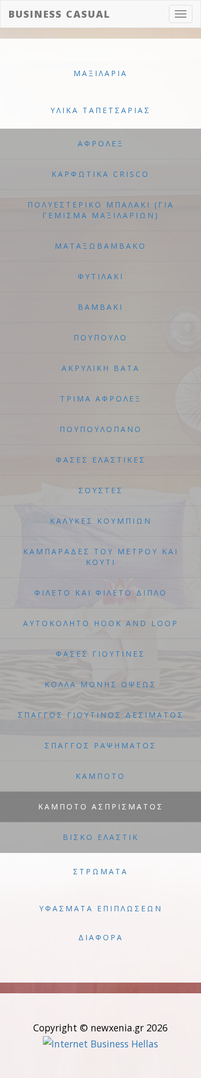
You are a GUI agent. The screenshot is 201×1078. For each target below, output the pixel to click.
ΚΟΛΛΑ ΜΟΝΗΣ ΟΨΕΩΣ (100, 684)
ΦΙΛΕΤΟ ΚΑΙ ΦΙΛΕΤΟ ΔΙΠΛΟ (100, 593)
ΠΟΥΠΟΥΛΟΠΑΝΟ (100, 429)
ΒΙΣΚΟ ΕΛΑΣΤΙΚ (101, 837)
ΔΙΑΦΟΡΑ (100, 937)
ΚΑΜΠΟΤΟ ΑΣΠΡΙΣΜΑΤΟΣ (100, 806)
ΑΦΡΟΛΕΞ (101, 143)
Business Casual (59, 14)
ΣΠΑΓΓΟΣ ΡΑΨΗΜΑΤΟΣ (100, 745)
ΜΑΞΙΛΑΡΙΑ (100, 73)
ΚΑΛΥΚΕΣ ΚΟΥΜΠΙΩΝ (101, 521)
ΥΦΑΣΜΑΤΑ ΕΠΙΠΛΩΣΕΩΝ (100, 908)
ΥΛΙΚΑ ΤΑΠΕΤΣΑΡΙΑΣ (100, 110)
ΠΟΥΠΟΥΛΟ (100, 337)
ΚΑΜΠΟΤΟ (100, 776)
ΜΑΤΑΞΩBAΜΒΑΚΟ (100, 246)
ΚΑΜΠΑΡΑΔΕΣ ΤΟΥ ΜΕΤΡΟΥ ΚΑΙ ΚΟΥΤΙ (100, 556)
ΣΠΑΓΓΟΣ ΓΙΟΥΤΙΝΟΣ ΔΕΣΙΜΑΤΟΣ (101, 715)
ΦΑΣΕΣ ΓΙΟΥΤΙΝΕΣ (100, 654)
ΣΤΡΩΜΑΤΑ (100, 871)
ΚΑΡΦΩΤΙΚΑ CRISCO (100, 174)
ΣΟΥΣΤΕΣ (100, 490)
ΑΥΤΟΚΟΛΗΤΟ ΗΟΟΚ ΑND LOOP (100, 623)
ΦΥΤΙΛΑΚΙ (101, 276)
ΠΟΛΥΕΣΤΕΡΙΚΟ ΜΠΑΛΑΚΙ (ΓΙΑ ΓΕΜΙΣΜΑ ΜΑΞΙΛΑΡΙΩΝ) (100, 209)
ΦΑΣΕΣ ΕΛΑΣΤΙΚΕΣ (101, 460)
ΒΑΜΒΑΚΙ (100, 307)
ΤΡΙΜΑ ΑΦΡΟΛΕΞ (101, 398)
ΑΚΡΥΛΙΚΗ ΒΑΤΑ (101, 368)
